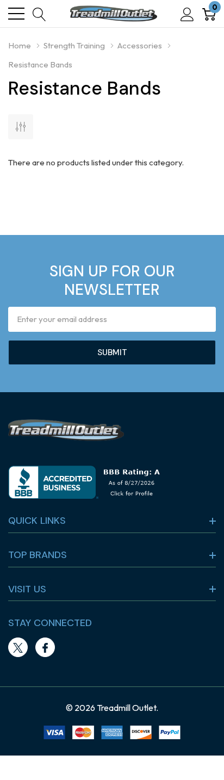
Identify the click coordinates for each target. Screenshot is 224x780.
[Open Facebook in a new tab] (45, 648)
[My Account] (187, 14)
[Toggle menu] (16, 13)
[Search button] (39, 14)
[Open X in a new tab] (18, 648)
